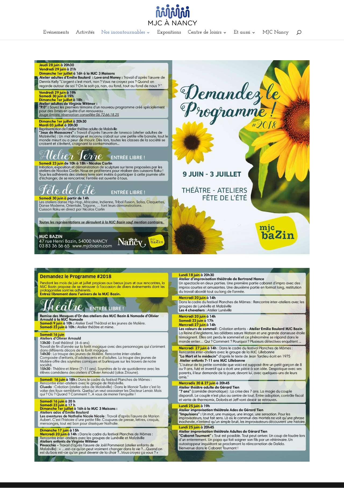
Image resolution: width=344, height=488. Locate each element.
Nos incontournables (123, 33)
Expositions (169, 33)
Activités (85, 33)
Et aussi (242, 33)
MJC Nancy (276, 33)
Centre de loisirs (204, 33)
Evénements (56, 33)
